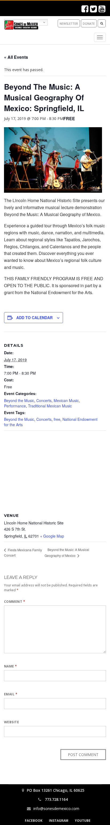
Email (10, 694)
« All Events (16, 57)
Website (11, 722)
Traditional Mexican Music (50, 405)
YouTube (83, 820)
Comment (14, 601)
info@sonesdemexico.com (56, 808)
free (57, 419)
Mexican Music (66, 400)
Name (10, 666)
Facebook (33, 820)
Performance (15, 405)
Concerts (44, 400)
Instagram (58, 820)
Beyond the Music (19, 400)
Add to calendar (34, 317)
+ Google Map (52, 536)
